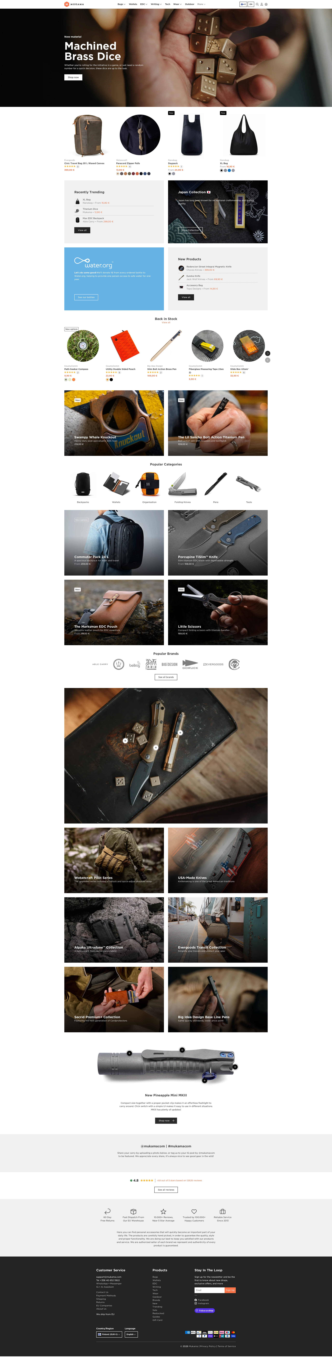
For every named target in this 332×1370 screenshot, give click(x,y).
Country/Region (105, 1328)
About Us (101, 1309)
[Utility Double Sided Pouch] (124, 346)
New (155, 1303)
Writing (155, 4)
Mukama (193, 1346)
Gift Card (157, 1320)
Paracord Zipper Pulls (128, 163)
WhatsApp (102, 1283)
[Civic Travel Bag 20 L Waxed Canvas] (88, 135)
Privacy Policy (208, 1346)
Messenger (116, 1283)
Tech (167, 4)
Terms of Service (227, 1346)
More (200, 4)
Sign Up (230, 1290)
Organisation (149, 502)
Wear (176, 4)
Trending (157, 1307)
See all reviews (166, 1190)
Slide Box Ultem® (239, 369)
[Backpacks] (83, 484)
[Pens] (215, 484)
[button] (266, 4)
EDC (142, 4)
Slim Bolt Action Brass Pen (161, 369)
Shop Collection (190, 230)
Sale (155, 1310)
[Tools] (249, 484)
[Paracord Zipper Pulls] (140, 135)
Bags (120, 4)
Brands (156, 1300)
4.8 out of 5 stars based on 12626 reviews (179, 1180)
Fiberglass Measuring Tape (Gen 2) (206, 371)
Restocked (158, 1313)
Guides (156, 1317)
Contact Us (102, 1292)
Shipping (101, 1299)
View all (82, 230)
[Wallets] (116, 484)
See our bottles (86, 297)
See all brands (166, 677)
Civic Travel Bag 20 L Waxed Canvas (84, 163)
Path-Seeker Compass (76, 369)
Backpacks (83, 502)
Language (130, 1328)
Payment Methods (106, 1295)
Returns (100, 1302)
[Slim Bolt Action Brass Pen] (166, 346)
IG (97, 1287)
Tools (249, 502)
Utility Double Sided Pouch (120, 369)
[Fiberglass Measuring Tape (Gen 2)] (207, 346)
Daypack (173, 163)
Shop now (73, 77)
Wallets (133, 4)
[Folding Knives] (182, 484)
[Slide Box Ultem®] (249, 346)
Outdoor (189, 4)
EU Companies (104, 1305)
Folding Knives (183, 502)
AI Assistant (107, 1287)
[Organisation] (149, 484)
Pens (215, 502)
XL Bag (224, 163)
